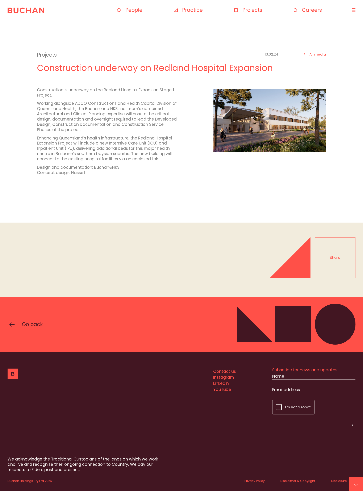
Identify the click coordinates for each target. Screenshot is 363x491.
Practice (192, 10)
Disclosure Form (343, 481)
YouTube (222, 389)
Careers (312, 10)
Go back (32, 324)
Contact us (224, 371)
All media (317, 54)
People (133, 10)
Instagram (223, 377)
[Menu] (353, 10)
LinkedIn (221, 383)
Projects (252, 10)
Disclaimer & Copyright (297, 481)
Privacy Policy (255, 481)
